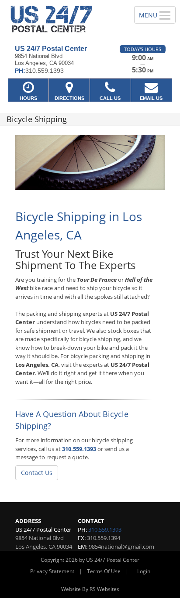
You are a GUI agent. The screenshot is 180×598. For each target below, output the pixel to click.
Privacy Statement (52, 571)
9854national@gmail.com (121, 546)
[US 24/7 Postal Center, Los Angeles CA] (62, 19)
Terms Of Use (104, 571)
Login (143, 571)
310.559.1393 (79, 449)
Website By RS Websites (90, 589)
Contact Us (36, 472)
